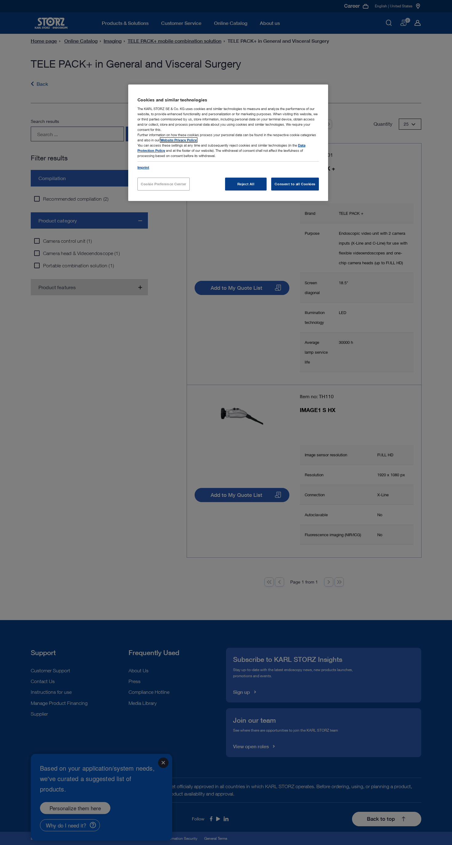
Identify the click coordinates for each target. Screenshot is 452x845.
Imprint (143, 167)
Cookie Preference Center (163, 184)
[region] (228, 142)
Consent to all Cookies (295, 184)
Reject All (246, 184)
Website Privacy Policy (179, 140)
